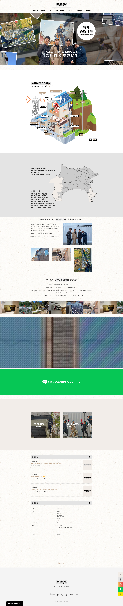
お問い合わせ (87, 10)
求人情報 (78, 10)
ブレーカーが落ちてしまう (37, 476)
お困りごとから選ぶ (53, 10)
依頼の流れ (43, 10)
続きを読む (49, 465)
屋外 (61, 594)
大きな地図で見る (61, 563)
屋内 (58, 594)
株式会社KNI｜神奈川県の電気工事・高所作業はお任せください (61, 14)
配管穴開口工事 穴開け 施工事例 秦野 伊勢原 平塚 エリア (46, 489)
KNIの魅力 (63, 10)
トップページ (35, 10)
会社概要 (70, 10)
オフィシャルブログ (64, 595)
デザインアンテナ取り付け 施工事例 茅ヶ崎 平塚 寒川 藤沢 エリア (48, 463)
